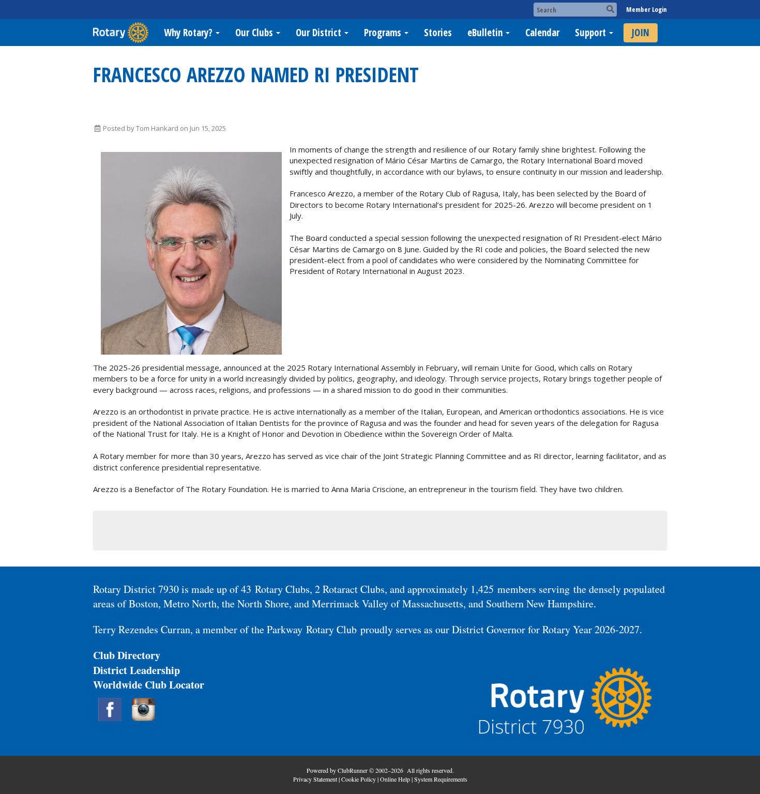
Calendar (542, 32)
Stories (438, 32)
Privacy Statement (315, 779)
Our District (318, 32)
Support (590, 32)
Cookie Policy (358, 779)
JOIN (640, 32)
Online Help (395, 779)
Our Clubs (254, 32)
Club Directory (126, 655)
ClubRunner (353, 770)
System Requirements (440, 779)
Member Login (646, 9)
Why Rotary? (188, 32)
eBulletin (485, 32)
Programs (382, 32)
